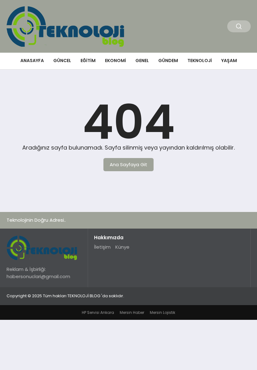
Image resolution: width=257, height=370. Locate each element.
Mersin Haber (132, 312)
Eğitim (88, 60)
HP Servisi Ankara (98, 312)
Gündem (168, 60)
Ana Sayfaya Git (128, 164)
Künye (122, 247)
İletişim (102, 247)
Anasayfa (32, 60)
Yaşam (229, 60)
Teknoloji (199, 60)
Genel (142, 60)
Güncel (62, 60)
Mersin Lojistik (162, 312)
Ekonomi (115, 60)
